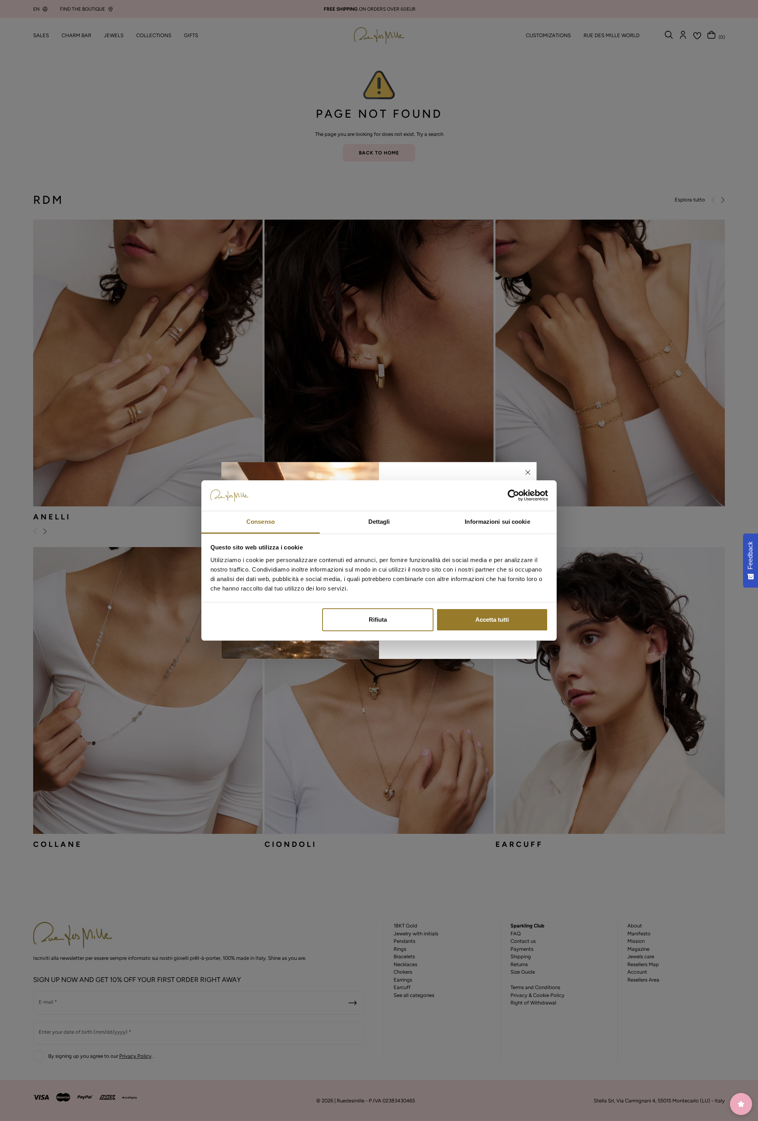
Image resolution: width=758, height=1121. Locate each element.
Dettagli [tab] (379, 521)
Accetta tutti (492, 619)
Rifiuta (378, 619)
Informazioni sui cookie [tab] (497, 521)
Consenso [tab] (260, 521)
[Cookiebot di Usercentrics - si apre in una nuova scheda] (513, 496)
